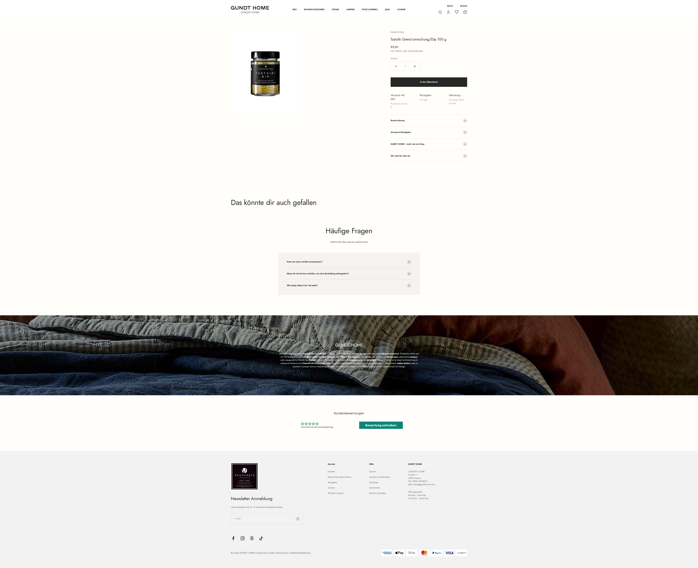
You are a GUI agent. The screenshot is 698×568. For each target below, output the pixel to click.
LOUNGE (401, 9)
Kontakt (331, 471)
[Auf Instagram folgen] (242, 538)
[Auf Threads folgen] (251, 538)
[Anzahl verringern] (396, 66)
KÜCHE (335, 9)
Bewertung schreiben (380, 425)
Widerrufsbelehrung (300, 552)
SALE (387, 9)
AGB (271, 552)
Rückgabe (332, 482)
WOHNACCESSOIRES (314, 9)
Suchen (372, 471)
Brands (463, 6)
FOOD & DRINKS (370, 9)
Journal (331, 487)
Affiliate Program (336, 493)
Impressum (262, 552)
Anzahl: (394, 58)
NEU (294, 9)
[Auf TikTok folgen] (261, 538)
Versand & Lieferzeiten (379, 477)
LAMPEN (350, 9)
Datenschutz (282, 552)
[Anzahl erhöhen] (415, 66)
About (450, 6)
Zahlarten (373, 482)
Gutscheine (374, 487)
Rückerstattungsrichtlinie (339, 477)
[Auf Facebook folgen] (233, 538)
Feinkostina (397, 32)
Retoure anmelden (377, 493)
